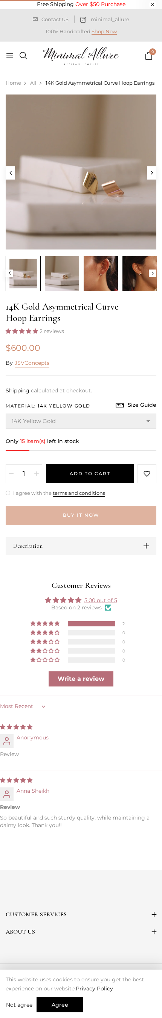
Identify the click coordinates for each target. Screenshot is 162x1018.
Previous (9, 273)
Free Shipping (81, 4)
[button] (23, 331)
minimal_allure (110, 19)
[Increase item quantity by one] (36, 474)
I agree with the (58, 493)
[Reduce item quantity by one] (11, 474)
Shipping (17, 390)
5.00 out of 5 (100, 600)
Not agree (19, 1004)
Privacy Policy (94, 988)
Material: (48, 406)
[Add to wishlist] (147, 473)
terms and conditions (79, 493)
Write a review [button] (81, 678)
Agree (60, 1004)
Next (152, 273)
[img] (16, 727)
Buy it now (81, 515)
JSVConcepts (32, 362)
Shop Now (104, 31)
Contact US (55, 19)
